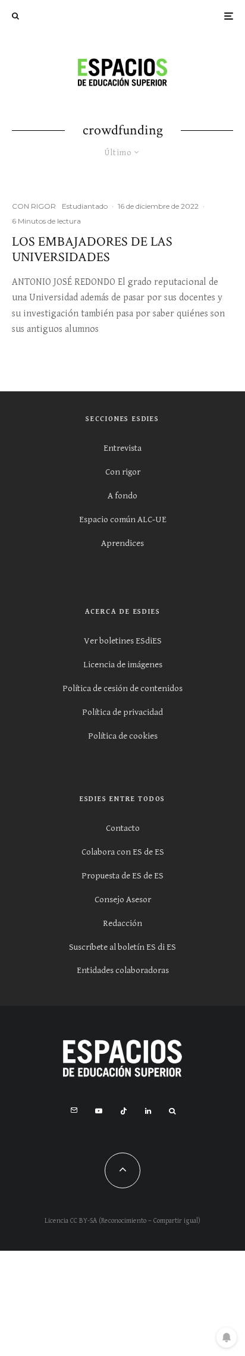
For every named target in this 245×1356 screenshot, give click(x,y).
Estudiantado (85, 206)
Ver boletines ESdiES (123, 641)
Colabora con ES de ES (122, 852)
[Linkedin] (148, 1110)
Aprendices (122, 543)
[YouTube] (98, 1110)
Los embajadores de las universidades (92, 250)
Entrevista (122, 448)
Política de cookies (123, 736)
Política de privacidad (122, 712)
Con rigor (122, 472)
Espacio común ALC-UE (123, 519)
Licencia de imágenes (122, 665)
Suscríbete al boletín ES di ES (122, 947)
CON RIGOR (34, 206)
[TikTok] (123, 1110)
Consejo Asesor (123, 899)
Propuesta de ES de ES (122, 876)
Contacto (123, 828)
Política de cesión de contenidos (122, 688)
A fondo (122, 496)
